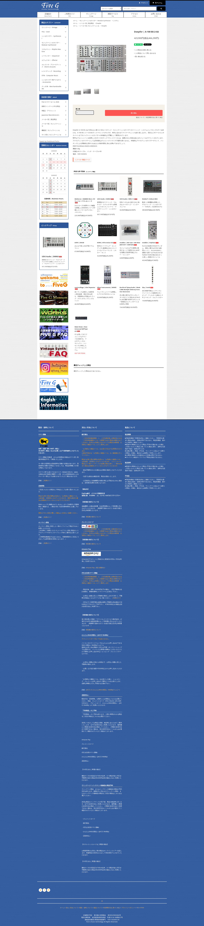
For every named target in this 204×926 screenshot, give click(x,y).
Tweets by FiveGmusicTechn (49, 141)
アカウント (144, 3)
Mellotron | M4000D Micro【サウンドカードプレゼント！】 (85, 200)
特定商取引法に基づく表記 (154, 117)
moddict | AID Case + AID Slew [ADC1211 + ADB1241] (130, 244)
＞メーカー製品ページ (82, 160)
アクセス (134, 15)
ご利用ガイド (69, 15)
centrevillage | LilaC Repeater (85, 287)
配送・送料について (86, 908)
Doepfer (98, 23)
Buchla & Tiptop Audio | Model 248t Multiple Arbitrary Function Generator (130, 289)
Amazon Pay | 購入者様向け (95, 568)
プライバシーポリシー (128, 908)
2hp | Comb (146, 287)
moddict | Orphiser (148, 243)
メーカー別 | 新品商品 (87, 23)
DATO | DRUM (79, 243)
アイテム (158, 3)
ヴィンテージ (91, 15)
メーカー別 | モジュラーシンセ (89, 26)
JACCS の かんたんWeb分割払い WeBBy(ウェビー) (103, 690)
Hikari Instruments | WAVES (106, 287)
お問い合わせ (156, 15)
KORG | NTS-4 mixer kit (105, 243)
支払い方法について (72, 908)
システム (116, 21)
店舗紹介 (48, 15)
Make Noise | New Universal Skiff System (81, 329)
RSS (138, 908)
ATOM (142, 908)
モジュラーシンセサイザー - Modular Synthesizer (95, 21)
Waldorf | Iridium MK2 (149, 199)
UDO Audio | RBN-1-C (127, 199)
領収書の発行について (93, 517)
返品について (140, 117)
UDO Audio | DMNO (104, 199)
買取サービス (113, 15)
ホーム (75, 21)
